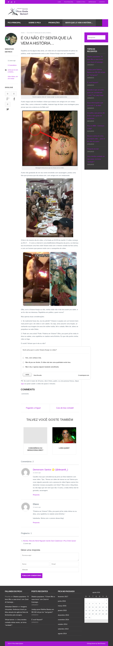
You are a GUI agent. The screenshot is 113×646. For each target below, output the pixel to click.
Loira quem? (64, 448)
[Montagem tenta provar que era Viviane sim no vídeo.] (50, 138)
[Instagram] (11, 2)
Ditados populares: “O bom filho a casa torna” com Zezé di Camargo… (95, 59)
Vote (27, 374)
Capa (59, 2)
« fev (89, 621)
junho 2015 (62, 601)
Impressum (92, 2)
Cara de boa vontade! (65, 408)
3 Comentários (12, 65)
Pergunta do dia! (93, 149)
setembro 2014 (63, 629)
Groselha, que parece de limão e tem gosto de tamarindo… (96, 115)
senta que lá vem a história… (79, 23)
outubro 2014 (62, 624)
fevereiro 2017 (63, 596)
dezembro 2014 (63, 615)
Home (23, 33)
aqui (22, 384)
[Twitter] (8, 2)
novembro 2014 (63, 619)
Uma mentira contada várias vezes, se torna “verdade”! (96, 159)
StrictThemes (101, 643)
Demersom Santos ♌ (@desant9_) (50, 469)
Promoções (54, 23)
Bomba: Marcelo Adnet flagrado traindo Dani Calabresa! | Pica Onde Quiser (49, 541)
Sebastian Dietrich (11, 606)
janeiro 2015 (62, 610)
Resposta (36, 495)
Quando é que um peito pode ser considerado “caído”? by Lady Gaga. (95, 92)
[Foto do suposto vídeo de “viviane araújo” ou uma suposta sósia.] (50, 76)
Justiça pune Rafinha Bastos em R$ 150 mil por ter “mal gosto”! (96, 72)
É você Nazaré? (92, 82)
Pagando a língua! (33, 408)
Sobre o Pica (81, 2)
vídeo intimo (11, 76)
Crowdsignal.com (83, 375)
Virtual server (9, 619)
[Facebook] (14, 2)
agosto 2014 (62, 633)
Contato (102, 2)
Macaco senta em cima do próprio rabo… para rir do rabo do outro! (96, 138)
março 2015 (62, 606)
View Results (38, 375)
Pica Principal (68, 2)
